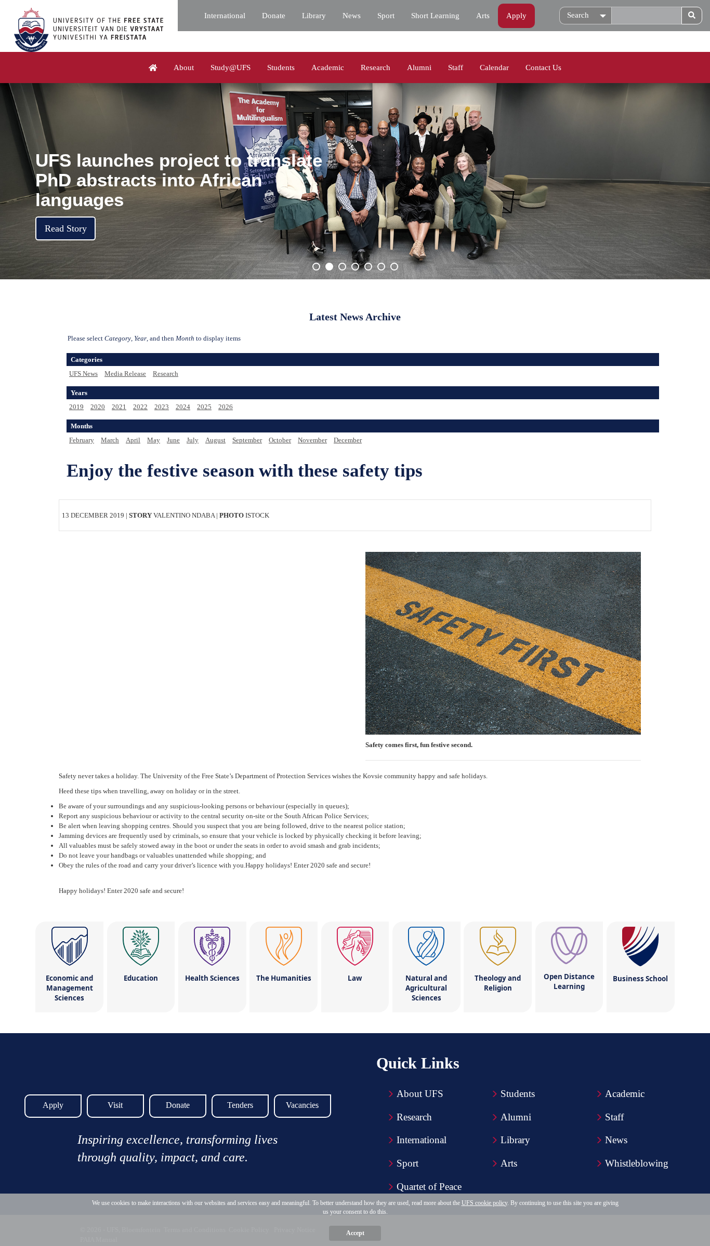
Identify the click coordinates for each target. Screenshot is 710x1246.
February (81, 440)
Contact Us (543, 67)
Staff (455, 67)
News (352, 15)
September (247, 440)
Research (375, 67)
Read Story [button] (66, 228)
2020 (97, 407)
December (348, 440)
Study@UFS (231, 67)
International (224, 15)
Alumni (419, 67)
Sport (386, 15)
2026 (225, 407)
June (173, 440)
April (133, 440)
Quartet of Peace (429, 1186)
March (110, 440)
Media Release (125, 373)
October (280, 440)
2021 (119, 407)
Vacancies (302, 1105)
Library (314, 15)
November (312, 440)
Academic (327, 67)
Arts (483, 15)
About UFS (420, 1093)
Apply (516, 15)
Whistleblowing (636, 1163)
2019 (76, 407)
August (215, 440)
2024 (183, 407)
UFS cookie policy (484, 1203)
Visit (115, 1105)
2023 (161, 407)
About (184, 67)
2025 (204, 407)
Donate (273, 15)
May (153, 440)
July (193, 440)
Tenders (240, 1105)
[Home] (153, 68)
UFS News (83, 373)
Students (281, 67)
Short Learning (435, 15)
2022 (140, 407)
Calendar (494, 67)
